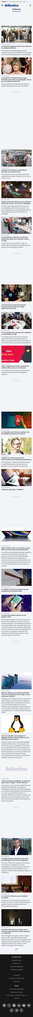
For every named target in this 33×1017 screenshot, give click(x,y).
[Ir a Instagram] (14, 1005)
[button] (30, 5)
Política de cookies (16, 992)
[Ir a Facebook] (4, 1005)
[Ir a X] (9, 1005)
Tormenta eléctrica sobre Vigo (16, 1)
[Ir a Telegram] (16, 1010)
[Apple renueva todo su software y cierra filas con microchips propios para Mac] (16, 536)
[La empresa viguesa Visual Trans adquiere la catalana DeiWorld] (16, 34)
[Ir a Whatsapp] (11, 1010)
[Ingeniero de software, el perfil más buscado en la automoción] (16, 158)
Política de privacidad (16, 989)
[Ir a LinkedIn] (19, 1005)
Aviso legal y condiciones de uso (16, 995)
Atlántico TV (16, 963)
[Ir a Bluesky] (29, 1005)
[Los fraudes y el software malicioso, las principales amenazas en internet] (16, 420)
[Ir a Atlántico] (11, 5)
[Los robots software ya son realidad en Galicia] (16, 884)
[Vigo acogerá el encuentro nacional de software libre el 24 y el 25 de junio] (16, 354)
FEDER (16, 998)
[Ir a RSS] (21, 1010)
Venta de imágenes (16, 969)
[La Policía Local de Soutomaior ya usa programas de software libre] (16, 577)
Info (16, 986)
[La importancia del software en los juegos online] (16, 603)
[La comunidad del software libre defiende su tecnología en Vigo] (16, 320)
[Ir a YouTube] (24, 1005)
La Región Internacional (16, 978)
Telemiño (17, 981)
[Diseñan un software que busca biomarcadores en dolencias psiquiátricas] (16, 445)
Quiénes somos (17, 960)
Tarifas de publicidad (16, 966)
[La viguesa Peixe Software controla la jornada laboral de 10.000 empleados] (16, 846)
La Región (16, 975)
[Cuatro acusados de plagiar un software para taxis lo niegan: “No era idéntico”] (16, 768)
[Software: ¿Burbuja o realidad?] (16, 477)
